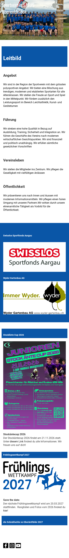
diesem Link (16, 441)
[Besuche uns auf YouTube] (18, 546)
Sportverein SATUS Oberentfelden (18, 8)
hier (5, 510)
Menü (59, 10)
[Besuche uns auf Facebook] (5, 546)
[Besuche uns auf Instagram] (12, 546)
